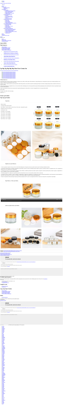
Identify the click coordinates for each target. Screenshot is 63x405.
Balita (3, 33)
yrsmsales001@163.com (5, 282)
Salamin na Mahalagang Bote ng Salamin (11, 31)
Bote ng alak (7, 25)
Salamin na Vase (7, 13)
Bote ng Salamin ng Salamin (9, 11)
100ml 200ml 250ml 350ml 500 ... (10, 56)
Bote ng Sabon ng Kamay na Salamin (10, 29)
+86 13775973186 (4, 281)
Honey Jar (6, 17)
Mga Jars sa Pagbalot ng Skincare (4, 255)
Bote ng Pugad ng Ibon (8, 18)
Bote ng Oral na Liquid (8, 12)
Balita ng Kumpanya (5, 297)
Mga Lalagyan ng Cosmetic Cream (5, 253)
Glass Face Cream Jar (8, 32)
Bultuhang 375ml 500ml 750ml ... (10, 59)
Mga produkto (4, 9)
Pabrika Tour (5, 8)
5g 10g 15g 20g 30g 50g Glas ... (9, 66)
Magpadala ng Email (3, 300)
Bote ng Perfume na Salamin (9, 30)
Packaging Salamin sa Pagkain (8, 14)
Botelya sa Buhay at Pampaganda (8, 28)
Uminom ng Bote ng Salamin (8, 19)
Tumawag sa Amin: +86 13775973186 (5, 3)
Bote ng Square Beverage (8, 22)
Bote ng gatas (7, 20)
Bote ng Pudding (7, 21)
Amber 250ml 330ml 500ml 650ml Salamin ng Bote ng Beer (11, 251)
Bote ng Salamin (4, 290)
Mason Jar (6, 15)
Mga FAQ (3, 34)
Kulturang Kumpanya (7, 7)
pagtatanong (45, 278)
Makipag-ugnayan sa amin (5, 35)
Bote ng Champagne (8, 27)
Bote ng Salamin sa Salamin (7, 23)
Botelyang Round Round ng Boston (10, 10)
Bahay (3, 6)
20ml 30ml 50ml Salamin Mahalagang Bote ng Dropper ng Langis (13, 250)
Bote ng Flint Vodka (8, 24)
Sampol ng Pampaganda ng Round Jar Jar (6, 254)
